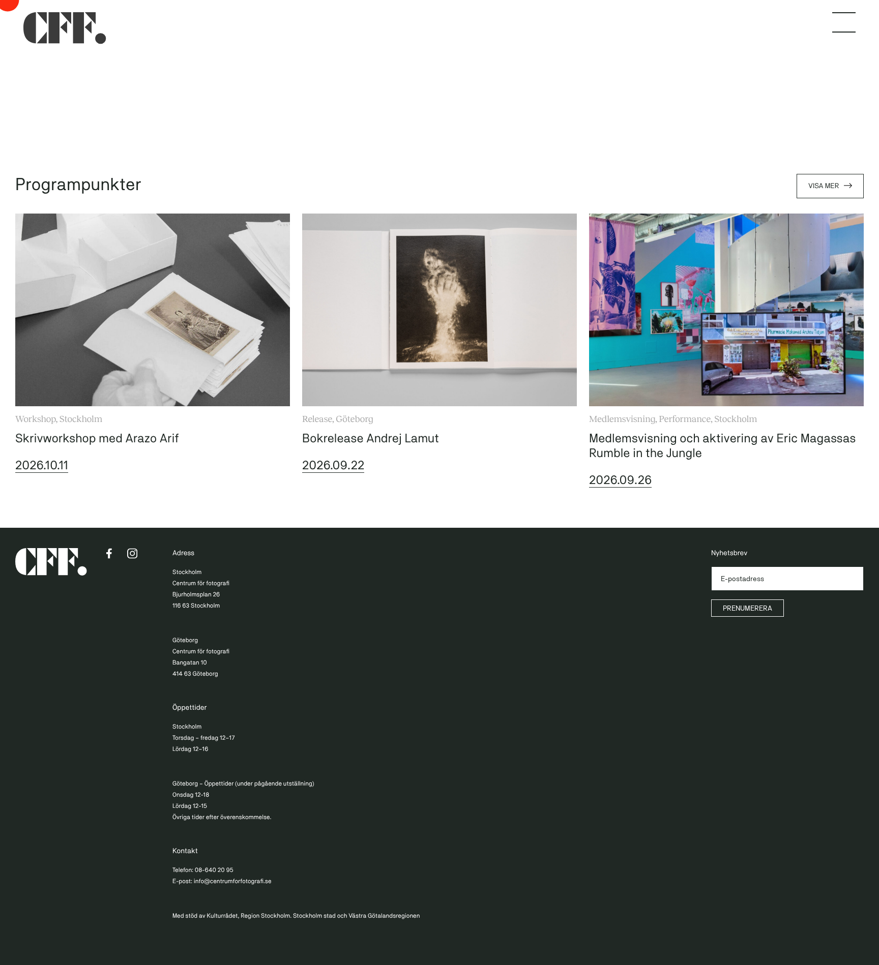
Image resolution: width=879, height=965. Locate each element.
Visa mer (823, 186)
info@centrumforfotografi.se (233, 881)
